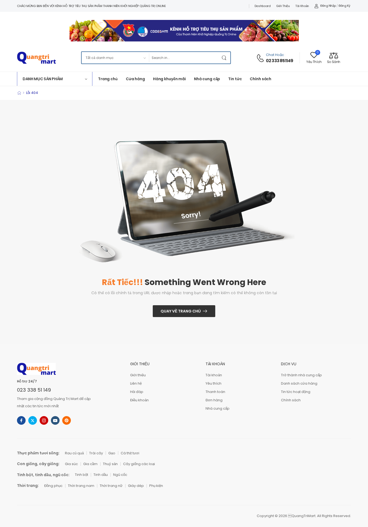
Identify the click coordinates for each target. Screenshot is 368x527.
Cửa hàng (135, 79)
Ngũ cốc (120, 474)
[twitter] (32, 420)
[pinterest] (66, 420)
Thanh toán (215, 391)
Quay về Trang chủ (181, 311)
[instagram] (44, 420)
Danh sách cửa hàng (299, 383)
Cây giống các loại (139, 463)
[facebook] (21, 420)
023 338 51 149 (34, 390)
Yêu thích (213, 383)
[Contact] (261, 58)
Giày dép (136, 485)
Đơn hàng (214, 400)
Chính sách (260, 79)
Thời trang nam (81, 485)
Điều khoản (139, 400)
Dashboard (263, 6)
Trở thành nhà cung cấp (301, 375)
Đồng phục (53, 485)
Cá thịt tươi (130, 453)
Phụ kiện (156, 485)
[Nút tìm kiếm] (225, 58)
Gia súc (71, 463)
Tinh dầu (100, 474)
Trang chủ (108, 79)
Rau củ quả (74, 453)
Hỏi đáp (136, 391)
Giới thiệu (283, 6)
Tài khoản (302, 6)
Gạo (111, 453)
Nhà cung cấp (207, 79)
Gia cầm (90, 463)
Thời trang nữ (111, 485)
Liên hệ (136, 383)
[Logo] (36, 58)
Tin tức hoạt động (295, 391)
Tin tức (235, 79)
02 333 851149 (279, 61)
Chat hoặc (275, 54)
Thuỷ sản (110, 463)
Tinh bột (81, 474)
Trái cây (96, 453)
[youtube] (55, 420)
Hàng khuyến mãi (169, 79)
